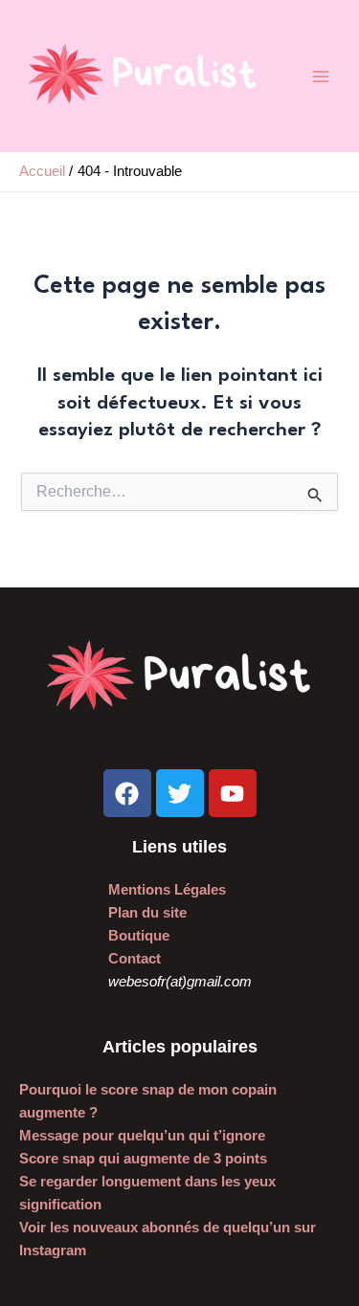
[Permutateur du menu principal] (321, 75)
